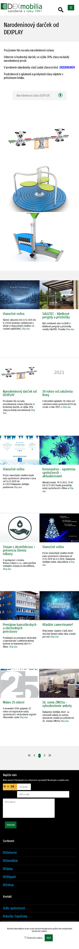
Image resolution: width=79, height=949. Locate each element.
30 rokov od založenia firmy (57, 393)
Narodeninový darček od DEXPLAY (20, 393)
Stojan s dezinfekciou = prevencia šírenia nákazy (19, 550)
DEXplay (8, 869)
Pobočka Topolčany (15, 916)
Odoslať (11, 824)
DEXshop (8, 885)
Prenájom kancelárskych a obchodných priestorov (19, 628)
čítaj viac (26, 328)
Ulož (49, 937)
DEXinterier (10, 853)
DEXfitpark (9, 877)
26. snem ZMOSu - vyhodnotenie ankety (57, 704)
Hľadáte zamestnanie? (57, 624)
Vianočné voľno (14, 313)
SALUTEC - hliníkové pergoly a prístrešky (56, 315)
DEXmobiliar (10, 861)
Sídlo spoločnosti (14, 908)
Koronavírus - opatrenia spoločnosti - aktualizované (58, 472)
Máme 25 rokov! (13, 702)
